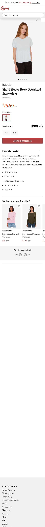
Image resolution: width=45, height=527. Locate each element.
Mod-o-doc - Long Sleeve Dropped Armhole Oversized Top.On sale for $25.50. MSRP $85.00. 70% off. (31, 223)
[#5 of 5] (26, 79)
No (29, 255)
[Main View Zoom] (22, 47)
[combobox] (23, 15)
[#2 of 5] (20, 79)
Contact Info (7, 507)
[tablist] (37, 126)
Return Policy (7, 497)
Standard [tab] (35, 126)
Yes (16, 255)
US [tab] (40, 126)
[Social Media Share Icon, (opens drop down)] (37, 20)
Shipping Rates (8, 493)
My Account (27, 8)
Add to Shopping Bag (22, 141)
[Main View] (18, 79)
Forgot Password (8, 490)
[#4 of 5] (24, 79)
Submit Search (41, 15)
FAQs (4, 503)
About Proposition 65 (10, 500)
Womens (5, 514)
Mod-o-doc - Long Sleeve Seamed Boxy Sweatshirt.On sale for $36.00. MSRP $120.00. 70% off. (11, 223)
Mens (4, 517)
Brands (5, 524)
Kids (3, 520)
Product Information (10, 151)
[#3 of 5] (22, 79)
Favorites (32, 8)
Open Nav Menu (42, 8)
